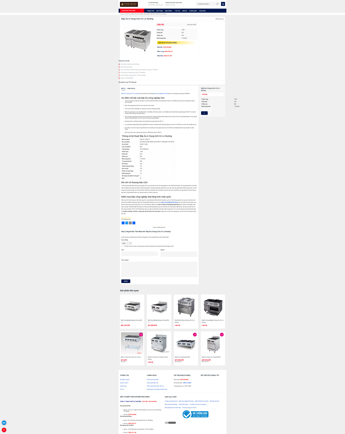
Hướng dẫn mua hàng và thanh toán (157, 361)
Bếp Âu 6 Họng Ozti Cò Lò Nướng (130, 122)
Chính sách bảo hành (153, 351)
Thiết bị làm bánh (183, 376)
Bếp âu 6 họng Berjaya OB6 (182, 328)
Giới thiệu (159, 11)
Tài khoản (202, 11)
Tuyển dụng (193, 11)
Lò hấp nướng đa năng (171, 372)
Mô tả (123, 117)
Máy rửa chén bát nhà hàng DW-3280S (137, 85)
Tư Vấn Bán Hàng (153, 2)
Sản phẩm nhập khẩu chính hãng (130, 64)
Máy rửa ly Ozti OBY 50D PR (134, 94)
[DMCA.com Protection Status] (170, 394)
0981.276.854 (187, 354)
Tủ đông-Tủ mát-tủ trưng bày (198, 376)
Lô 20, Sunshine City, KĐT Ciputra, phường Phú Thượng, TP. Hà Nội (139, 69)
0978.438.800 (184, 351)
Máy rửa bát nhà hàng (171, 376)
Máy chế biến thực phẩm (202, 372)
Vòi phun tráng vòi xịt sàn (189, 379)
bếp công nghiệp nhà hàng (161, 122)
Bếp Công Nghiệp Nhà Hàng (169, 230)
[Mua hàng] (204, 141)
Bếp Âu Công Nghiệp (145, 14)
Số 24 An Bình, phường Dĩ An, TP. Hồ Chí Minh (133, 75)
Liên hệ (184, 11)
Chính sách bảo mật (152, 354)
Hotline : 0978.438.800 (127, 78)
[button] (120, 112)
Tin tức (177, 11)
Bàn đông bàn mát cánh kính (173, 379)
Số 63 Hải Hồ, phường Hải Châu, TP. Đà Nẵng (133, 72)
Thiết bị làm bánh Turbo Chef (173, 2)
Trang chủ (150, 11)
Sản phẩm (168, 11)
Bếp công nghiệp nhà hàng (132, 14)
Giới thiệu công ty (124, 351)
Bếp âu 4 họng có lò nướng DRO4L (211, 328)
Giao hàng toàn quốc (126, 67)
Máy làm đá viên (214, 372)
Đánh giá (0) (131, 117)
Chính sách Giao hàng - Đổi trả (155, 357)
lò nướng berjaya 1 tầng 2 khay (135, 103)
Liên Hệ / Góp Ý (124, 354)
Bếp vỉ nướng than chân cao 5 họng (131, 328)
